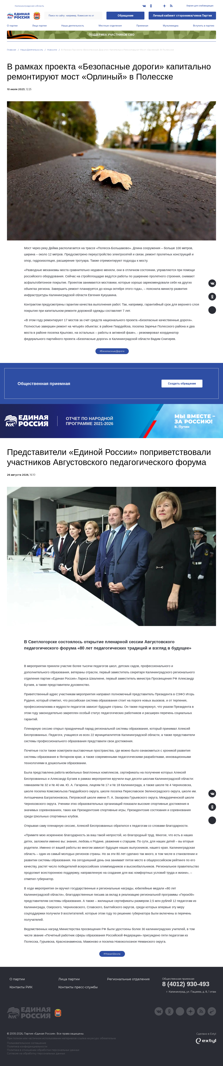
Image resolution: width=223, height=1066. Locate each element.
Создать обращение (182, 383)
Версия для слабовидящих (199, 6)
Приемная (142, 25)
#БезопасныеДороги (112, 351)
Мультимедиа (170, 25)
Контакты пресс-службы (78, 987)
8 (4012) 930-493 (185, 984)
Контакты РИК (21, 987)
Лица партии (39, 25)
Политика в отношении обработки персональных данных (43, 1050)
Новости (52, 49)
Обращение (125, 15)
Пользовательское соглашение (26, 1043)
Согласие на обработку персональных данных (36, 1053)
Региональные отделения (128, 979)
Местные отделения (110, 25)
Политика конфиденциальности (27, 1046)
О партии (12, 25)
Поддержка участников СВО (111, 34)
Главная (11, 49)
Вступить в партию (203, 25)
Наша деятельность (72, 25)
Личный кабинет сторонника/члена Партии (182, 15)
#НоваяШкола (112, 953)
